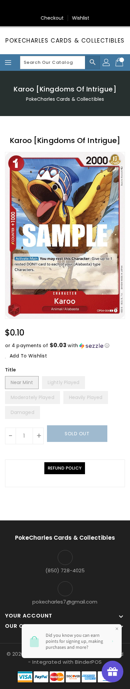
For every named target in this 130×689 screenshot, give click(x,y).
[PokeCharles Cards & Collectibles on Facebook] (33, 8)
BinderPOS (88, 661)
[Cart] (120, 62)
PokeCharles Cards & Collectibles (64, 40)
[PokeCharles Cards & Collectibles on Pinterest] (59, 8)
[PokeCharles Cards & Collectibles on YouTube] (97, 8)
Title (10, 369)
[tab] (64, 468)
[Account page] (106, 62)
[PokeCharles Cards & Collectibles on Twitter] (46, 8)
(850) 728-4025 (65, 570)
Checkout (52, 18)
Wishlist (81, 18)
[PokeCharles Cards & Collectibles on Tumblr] (84, 8)
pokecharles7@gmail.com (64, 601)
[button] (65, 345)
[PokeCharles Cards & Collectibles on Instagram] (71, 8)
